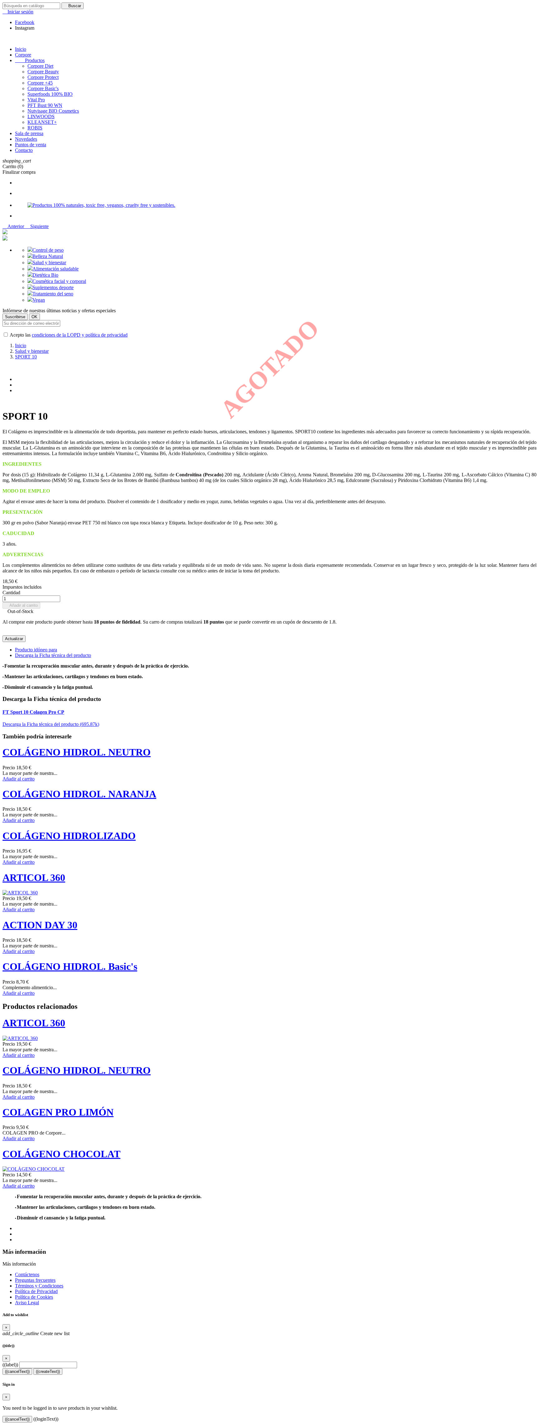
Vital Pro (36, 99)
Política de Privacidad (36, 1291)
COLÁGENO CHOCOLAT (61, 1154)
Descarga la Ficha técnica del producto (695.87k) (50, 724)
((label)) (10, 1364)
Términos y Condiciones (39, 1285)
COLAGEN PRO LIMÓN (58, 1112)
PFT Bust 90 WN (44, 105)
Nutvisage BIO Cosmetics (53, 111)
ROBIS (34, 127)
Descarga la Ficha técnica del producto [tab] (53, 655)
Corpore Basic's (43, 88)
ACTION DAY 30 (39, 925)
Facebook (24, 22)
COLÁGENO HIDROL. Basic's (69, 966)
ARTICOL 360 (33, 877)
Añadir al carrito (21, 605)
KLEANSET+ (42, 122)
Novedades (26, 139)
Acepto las (68, 335)
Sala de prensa (29, 133)
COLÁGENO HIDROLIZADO (69, 835)
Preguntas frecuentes (35, 1280)
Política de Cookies (34, 1297)
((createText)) (48, 1371)
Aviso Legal (27, 1302)
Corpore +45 (40, 82)
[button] (13, 226)
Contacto (24, 150)
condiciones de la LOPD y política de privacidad (80, 335)
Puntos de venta (30, 144)
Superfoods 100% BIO (50, 94)
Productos (30, 60)
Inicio (20, 49)
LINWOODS (41, 116)
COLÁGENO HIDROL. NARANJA (79, 794)
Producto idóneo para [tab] (36, 649)
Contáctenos (27, 1274)
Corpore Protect (43, 77)
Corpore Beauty (43, 71)
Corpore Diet (40, 66)
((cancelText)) (17, 1371)
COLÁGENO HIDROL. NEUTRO (76, 752)
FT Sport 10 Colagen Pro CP (33, 712)
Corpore (23, 54)
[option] (276, 183)
